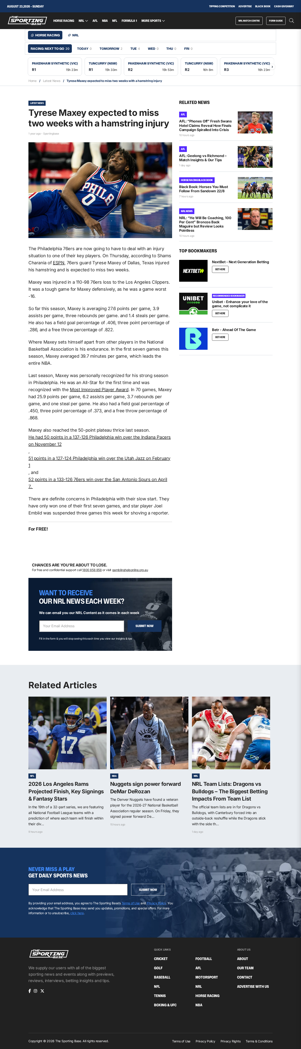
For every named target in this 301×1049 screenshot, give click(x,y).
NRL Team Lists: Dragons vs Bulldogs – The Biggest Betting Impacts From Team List (230, 791)
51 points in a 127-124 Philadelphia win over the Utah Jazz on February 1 (99, 462)
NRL (81, 21)
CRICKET (161, 959)
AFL (95, 21)
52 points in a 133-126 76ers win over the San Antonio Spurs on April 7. (97, 483)
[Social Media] (29, 991)
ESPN (58, 262)
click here (77, 913)
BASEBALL (162, 977)
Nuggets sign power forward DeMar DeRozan (145, 788)
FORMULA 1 (129, 21)
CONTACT (244, 977)
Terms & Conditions (259, 1041)
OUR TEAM (245, 968)
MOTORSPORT (206, 977)
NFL (114, 21)
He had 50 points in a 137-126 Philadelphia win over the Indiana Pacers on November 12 (99, 441)
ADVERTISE (245, 6)
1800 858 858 (92, 570)
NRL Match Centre (249, 20)
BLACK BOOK (263, 6)
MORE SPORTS (151, 21)
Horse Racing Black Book (197, 180)
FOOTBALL (203, 959)
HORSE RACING (63, 21)
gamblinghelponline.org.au (130, 570)
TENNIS (160, 996)
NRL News (187, 211)
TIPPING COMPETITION (222, 6)
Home (32, 80)
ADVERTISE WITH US (253, 986)
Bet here (220, 337)
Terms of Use (131, 903)
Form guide (276, 20)
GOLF (158, 968)
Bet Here (220, 269)
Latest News (51, 80)
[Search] (291, 20)
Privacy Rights (231, 1041)
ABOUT (242, 959)
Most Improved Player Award (99, 389)
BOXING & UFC (165, 1005)
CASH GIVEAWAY (284, 6)
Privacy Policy (156, 903)
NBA (105, 21)
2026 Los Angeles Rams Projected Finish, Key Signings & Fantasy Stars (66, 791)
